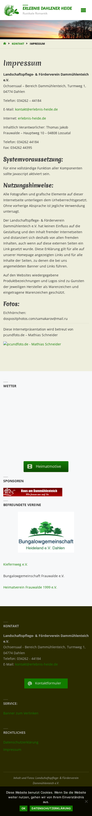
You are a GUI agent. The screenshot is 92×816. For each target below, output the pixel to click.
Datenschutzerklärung (20, 742)
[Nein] (86, 801)
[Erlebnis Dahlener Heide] (11, 10)
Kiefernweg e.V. (15, 564)
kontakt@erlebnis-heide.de (36, 109)
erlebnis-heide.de (32, 118)
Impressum (12, 749)
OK (23, 808)
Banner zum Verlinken (20, 713)
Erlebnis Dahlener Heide (47, 8)
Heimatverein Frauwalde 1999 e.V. (30, 587)
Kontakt (18, 43)
